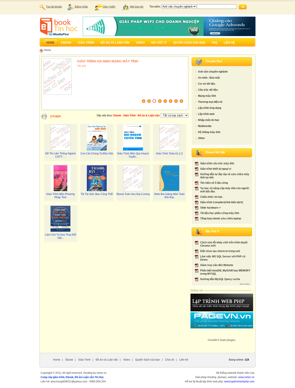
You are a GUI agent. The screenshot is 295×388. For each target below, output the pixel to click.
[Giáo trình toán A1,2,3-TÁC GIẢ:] (169, 149)
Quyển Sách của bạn (147, 359)
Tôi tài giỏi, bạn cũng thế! (97, 194)
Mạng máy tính (207, 95)
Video (126, 359)
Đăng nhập (81, 6)
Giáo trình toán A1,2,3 (169, 153)
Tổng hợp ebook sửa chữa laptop (220, 218)
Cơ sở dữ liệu (206, 83)
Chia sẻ (169, 359)
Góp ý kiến (109, 6)
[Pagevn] (221, 327)
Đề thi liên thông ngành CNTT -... (60, 155)
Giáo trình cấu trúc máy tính (217, 163)
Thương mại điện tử (210, 101)
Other (201, 138)
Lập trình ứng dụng (209, 107)
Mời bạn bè (136, 6)
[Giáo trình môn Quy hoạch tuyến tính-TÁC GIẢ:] (133, 149)
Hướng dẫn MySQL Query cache (220, 279)
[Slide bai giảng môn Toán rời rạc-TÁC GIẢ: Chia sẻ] (169, 190)
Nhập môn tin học (208, 120)
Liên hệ (183, 359)
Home (47, 50)
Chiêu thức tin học (211, 196)
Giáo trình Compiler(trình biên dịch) (221, 202)
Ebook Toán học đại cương (133, 194)
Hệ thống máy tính (209, 132)
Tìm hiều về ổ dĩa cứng (214, 182)
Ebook (69, 359)
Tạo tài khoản (54, 6)
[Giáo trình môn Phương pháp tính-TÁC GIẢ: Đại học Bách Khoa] (60, 190)
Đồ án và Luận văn (107, 359)
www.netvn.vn (246, 377)
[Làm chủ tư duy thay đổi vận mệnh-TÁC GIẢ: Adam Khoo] (60, 230)
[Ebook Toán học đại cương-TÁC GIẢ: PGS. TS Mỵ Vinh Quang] (133, 190)
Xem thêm (245, 284)
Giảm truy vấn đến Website (216, 265)
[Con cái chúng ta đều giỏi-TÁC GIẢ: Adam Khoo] (97, 149)
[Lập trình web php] (221, 310)
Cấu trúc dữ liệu (208, 89)
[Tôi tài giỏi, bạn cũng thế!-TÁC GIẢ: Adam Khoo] (97, 190)
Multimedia (204, 126)
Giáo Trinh (84, 359)
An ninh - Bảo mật (209, 77)
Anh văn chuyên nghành (213, 71)
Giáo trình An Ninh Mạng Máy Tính (107, 61)
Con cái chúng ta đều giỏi (96, 153)
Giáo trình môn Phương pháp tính (60, 196)
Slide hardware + (210, 207)
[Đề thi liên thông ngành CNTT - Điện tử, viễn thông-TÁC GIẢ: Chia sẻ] (60, 149)
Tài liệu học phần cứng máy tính (219, 213)
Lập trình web (206, 114)
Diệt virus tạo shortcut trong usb (220, 251)
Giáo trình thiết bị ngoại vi (215, 168)
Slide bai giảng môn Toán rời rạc (169, 196)
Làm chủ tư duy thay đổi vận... (60, 236)
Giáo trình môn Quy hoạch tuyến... (133, 155)
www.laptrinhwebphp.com (239, 381)
